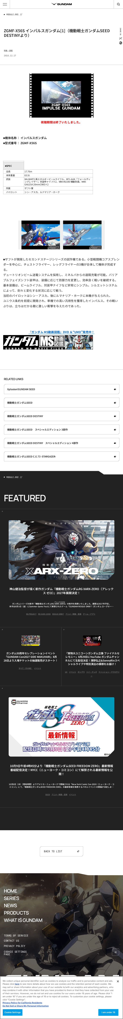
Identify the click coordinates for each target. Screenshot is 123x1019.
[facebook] (120, 43)
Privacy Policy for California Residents (22, 1002)
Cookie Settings (12, 1012)
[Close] (117, 981)
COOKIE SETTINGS (19, 953)
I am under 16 (108, 1012)
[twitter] (120, 38)
